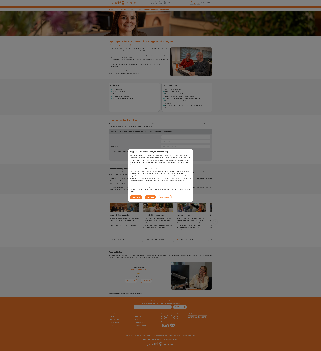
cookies (147, 189)
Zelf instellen (164, 197)
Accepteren (136, 197)
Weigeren (150, 197)
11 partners (168, 171)
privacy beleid (164, 189)
